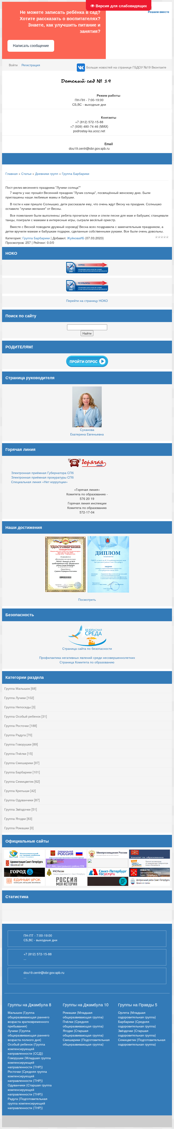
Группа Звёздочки (17, 809)
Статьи (26, 173)
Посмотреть (87, 599)
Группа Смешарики (18, 762)
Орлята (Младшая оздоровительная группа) (137, 1014)
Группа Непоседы (17, 707)
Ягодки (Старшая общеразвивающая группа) (83, 1032)
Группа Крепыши (16, 790)
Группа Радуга (15, 735)
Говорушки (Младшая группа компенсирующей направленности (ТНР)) (29, 1062)
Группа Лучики (15, 697)
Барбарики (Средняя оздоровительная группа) (137, 1023)
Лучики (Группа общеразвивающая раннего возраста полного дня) (28, 1035)
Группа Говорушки (17, 744)
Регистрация (31, 65)
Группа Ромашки (16, 828)
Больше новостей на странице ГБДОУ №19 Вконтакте (126, 67)
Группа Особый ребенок (22, 716)
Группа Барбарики (75, 173)
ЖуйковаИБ (75, 238)
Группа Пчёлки (15, 753)
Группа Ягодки (15, 818)
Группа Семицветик (19, 781)
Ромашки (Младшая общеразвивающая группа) (83, 1014)
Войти (13, 65)
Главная (11, 173)
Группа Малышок (17, 688)
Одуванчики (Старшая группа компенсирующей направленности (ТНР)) (30, 1089)
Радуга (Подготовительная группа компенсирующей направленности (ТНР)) (27, 1103)
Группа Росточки (16, 725)
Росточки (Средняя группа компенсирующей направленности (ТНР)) (27, 1076)
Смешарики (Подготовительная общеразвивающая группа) (86, 1041)
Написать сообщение (31, 46)
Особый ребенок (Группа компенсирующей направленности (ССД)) (26, 1049)
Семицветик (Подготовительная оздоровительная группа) (141, 1041)
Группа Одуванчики (18, 800)
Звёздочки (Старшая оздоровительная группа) (137, 1032)
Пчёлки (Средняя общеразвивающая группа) (83, 1023)
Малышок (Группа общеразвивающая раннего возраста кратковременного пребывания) (28, 1019)
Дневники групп (46, 173)
